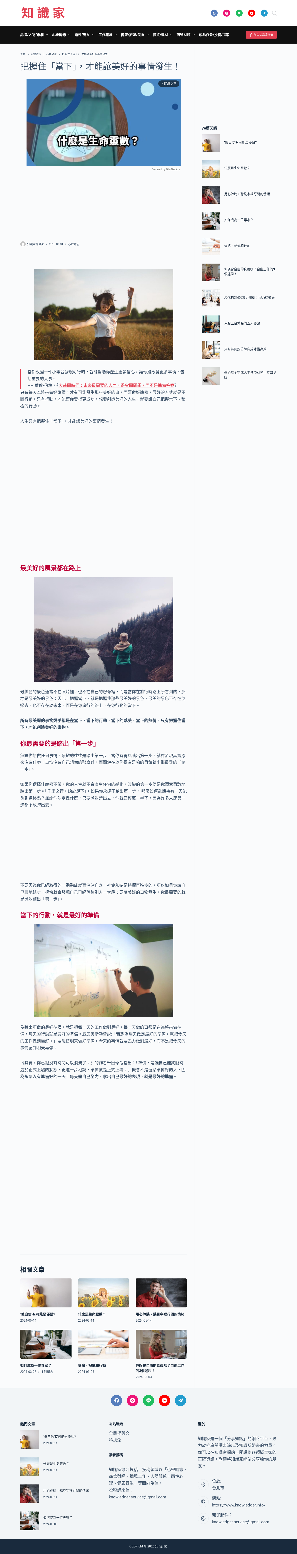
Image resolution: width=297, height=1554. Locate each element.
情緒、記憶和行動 (92, 1365)
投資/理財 (160, 35)
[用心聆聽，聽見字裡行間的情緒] (161, 1292)
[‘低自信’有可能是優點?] (46, 1292)
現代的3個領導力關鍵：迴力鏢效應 (249, 298)
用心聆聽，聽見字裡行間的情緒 (160, 1314)
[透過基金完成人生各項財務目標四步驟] (211, 376)
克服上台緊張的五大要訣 (242, 323)
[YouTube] (251, 13)
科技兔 (115, 1440)
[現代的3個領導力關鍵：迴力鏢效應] (211, 298)
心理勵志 (73, 244)
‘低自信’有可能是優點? (37, 1314)
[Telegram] (264, 13)
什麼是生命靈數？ (92, 1314)
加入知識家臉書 (264, 34)
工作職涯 (105, 35)
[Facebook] (214, 13)
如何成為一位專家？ (36, 1365)
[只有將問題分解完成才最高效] (211, 350)
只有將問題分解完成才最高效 (245, 349)
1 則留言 (47, 1371)
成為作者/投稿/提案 (214, 35)
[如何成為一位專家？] (46, 1344)
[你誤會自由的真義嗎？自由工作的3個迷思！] (161, 1344)
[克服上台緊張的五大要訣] (211, 324)
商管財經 (183, 35)
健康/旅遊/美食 (132, 35)
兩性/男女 (82, 35)
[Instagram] (226, 13)
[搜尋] (274, 13)
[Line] (239, 13)
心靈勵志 (59, 35)
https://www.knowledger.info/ (238, 1505)
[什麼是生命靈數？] (103, 1292)
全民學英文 (119, 1433)
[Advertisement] (103, 203)
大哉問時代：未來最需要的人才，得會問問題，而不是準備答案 (116, 385)
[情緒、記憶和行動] (103, 1344)
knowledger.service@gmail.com (240, 1521)
